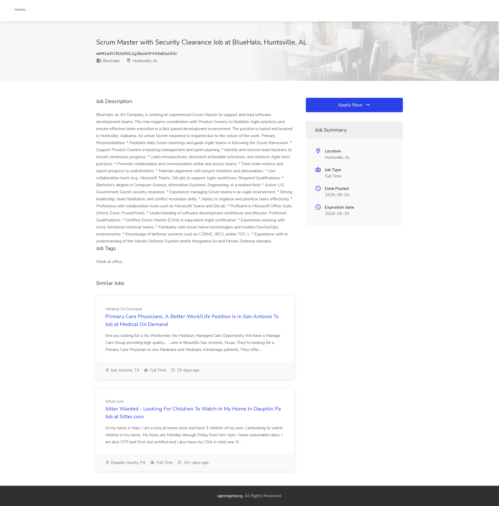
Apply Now (351, 105)
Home (19, 9)
